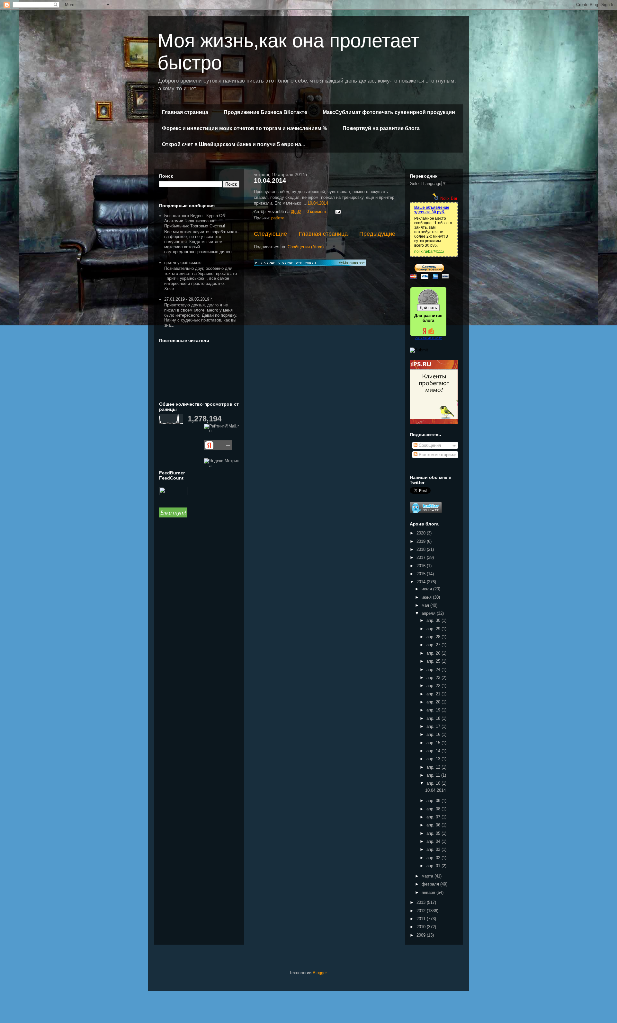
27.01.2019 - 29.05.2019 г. (188, 299)
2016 (421, 565)
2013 (421, 902)
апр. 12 (434, 767)
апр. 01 (434, 865)
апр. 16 (434, 734)
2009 (421, 935)
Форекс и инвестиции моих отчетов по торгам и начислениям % (244, 128)
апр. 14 (434, 750)
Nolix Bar (448, 198)
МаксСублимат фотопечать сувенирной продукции (389, 112)
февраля (431, 884)
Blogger (319, 972)
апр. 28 (434, 636)
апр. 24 (434, 669)
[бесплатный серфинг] (173, 516)
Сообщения (429, 445)
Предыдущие (377, 234)
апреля (429, 613)
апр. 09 (434, 800)
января (429, 892)
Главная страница (185, 112)
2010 (421, 926)
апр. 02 (434, 857)
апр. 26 (434, 653)
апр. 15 (434, 742)
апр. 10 (434, 783)
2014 (421, 581)
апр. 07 (434, 817)
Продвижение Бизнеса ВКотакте (265, 112)
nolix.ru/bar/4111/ (429, 251)
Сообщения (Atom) (306, 246)
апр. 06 (434, 825)
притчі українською (182, 262)
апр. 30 (434, 620)
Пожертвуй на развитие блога (381, 128)
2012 (421, 910)
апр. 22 (434, 685)
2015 (421, 573)
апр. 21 (434, 694)
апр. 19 (434, 710)
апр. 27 (434, 644)
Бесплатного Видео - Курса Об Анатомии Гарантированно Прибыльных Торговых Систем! (194, 220)
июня (427, 597)
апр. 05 (434, 833)
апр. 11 (433, 775)
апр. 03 (434, 849)
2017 (421, 557)
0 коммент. (317, 211)
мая (426, 605)
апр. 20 (434, 702)
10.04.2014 (270, 180)
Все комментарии (435, 454)
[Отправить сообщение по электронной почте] (337, 211)
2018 (421, 549)
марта (428, 876)
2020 (421, 533)
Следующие (270, 234)
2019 (421, 541)
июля (427, 588)
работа (277, 218)
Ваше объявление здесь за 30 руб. (431, 209)
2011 (421, 918)
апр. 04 (434, 841)
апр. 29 (434, 628)
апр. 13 (434, 758)
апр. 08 (434, 809)
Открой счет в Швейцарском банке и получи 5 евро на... (233, 144)
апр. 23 (434, 677)
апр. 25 (434, 661)
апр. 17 (434, 726)
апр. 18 (434, 718)
